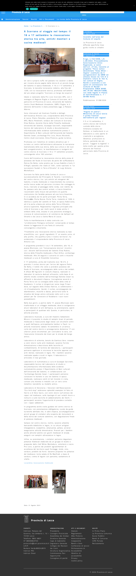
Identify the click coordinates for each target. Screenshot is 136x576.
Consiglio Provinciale (59, 533)
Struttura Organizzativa (60, 551)
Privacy (74, 558)
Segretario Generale (58, 543)
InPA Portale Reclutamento (98, 542)
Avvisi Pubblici (98, 536)
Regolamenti (76, 533)
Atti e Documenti (46, 19)
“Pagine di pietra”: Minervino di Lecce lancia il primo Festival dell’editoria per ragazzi (95, 114)
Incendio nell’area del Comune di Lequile (93, 38)
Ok (27, 9)
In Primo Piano (88, 107)
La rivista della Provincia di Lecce (72, 19)
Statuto (74, 531)
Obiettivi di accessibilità (76, 554)
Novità (34, 19)
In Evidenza (87, 32)
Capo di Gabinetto (57, 541)
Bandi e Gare (76, 543)
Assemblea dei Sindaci (59, 536)
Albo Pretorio (77, 536)
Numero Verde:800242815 (35, 548)
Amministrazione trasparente (78, 539)
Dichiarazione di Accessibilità (78, 549)
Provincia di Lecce (21, 12)
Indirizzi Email (30, 553)
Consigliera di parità (58, 558)
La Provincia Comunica (40, 26)
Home (26, 26)
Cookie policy (77, 560)
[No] (134, 5)
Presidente (54, 531)
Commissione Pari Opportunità (57, 554)
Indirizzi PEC (29, 551)
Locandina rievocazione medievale (39, 463)
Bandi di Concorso (100, 538)
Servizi (25, 19)
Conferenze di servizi (80, 546)
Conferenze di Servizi (91, 54)
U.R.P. (26, 546)
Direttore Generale (58, 538)
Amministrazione (13, 19)
